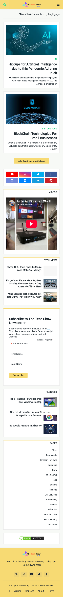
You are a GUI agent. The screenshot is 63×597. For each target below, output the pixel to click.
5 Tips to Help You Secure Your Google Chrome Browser (25, 414)
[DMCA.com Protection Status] (31, 540)
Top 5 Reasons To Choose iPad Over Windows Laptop (25, 400)
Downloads (51, 455)
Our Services (51, 494)
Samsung (52, 465)
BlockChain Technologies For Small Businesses (35, 136)
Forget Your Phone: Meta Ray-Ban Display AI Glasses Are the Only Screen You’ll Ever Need (23, 283)
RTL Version (15, 591)
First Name (17, 354)
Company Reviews (48, 460)
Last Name (17, 364)
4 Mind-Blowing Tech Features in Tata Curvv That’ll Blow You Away (24, 295)
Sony (54, 470)
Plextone (53, 489)
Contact (29, 591)
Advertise (52, 509)
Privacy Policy (50, 519)
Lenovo (53, 484)
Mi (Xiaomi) (51, 475)
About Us (52, 524)
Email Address (19, 343)
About (41, 591)
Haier (54, 480)
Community (51, 499)
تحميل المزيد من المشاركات (31, 161)
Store (54, 450)
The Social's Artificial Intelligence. (24, 425)
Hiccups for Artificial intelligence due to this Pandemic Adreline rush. (33, 68)
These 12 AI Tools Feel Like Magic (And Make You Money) (24, 268)
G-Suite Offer (50, 514)
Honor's (53, 504)
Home (51, 591)
